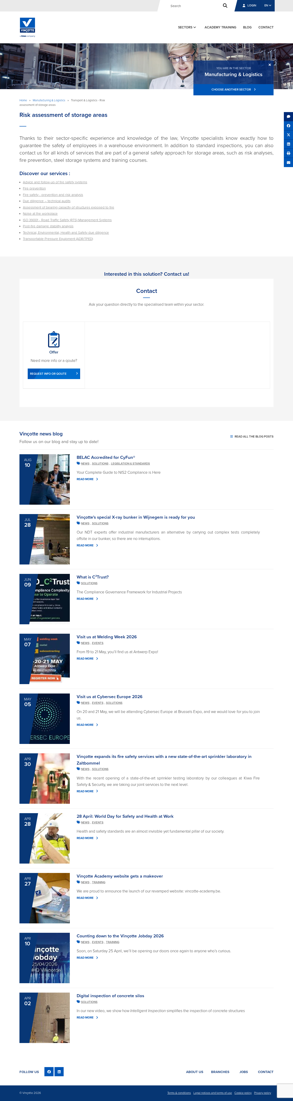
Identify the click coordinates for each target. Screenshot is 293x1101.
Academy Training (220, 27)
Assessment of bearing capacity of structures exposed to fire (68, 207)
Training (98, 882)
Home (23, 100)
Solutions (100, 463)
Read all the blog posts (254, 436)
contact (266, 27)
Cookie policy (243, 1093)
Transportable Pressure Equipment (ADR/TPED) (58, 239)
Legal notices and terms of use (212, 1093)
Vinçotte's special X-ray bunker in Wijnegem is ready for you (136, 517)
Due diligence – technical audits (47, 201)
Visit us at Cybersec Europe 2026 (109, 696)
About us (194, 1072)
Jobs (243, 1072)
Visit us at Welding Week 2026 (107, 636)
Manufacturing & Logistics (49, 100)
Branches (220, 1072)
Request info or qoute (48, 374)
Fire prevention (34, 188)
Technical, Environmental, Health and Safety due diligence (66, 233)
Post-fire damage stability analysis (48, 226)
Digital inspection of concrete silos (110, 995)
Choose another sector (232, 89)
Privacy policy (262, 1093)
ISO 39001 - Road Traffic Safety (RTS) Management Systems (67, 220)
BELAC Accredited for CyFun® (106, 457)
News (85, 463)
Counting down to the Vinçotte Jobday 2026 (120, 936)
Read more (85, 479)
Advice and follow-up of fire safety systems (55, 182)
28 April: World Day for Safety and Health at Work (125, 816)
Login (251, 5)
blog (247, 27)
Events (97, 643)
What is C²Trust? (93, 577)
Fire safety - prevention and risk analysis (53, 195)
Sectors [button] (185, 27)
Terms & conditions (179, 1093)
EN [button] (266, 5)
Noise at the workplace (40, 214)
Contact (266, 1072)
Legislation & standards (130, 463)
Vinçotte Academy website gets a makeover (120, 876)
